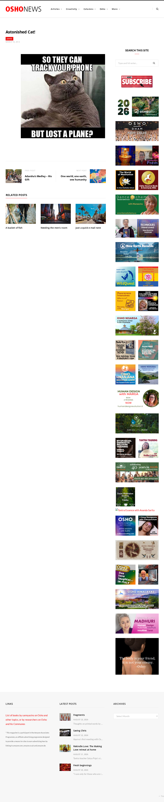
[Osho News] (24, 9)
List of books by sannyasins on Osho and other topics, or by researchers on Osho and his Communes (27, 719)
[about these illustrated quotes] (137, 673)
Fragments (79, 714)
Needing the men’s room (54, 227)
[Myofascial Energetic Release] (148, 359)
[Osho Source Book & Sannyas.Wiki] (148, 189)
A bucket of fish (14, 227)
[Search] (155, 9)
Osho (102, 9)
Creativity (71, 9)
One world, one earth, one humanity (74, 178)
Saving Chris (79, 730)
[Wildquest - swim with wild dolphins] (125, 285)
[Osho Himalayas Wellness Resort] (137, 608)
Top (162, 796)
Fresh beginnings (82, 765)
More (115, 9)
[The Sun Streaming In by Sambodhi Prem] (137, 164)
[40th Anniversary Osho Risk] (137, 481)
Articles (55, 9)
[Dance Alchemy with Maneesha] (137, 213)
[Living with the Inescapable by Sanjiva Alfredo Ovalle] (148, 583)
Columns (88, 9)
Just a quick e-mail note (88, 227)
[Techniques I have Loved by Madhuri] (137, 236)
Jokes (9, 38)
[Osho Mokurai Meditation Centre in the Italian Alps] (148, 383)
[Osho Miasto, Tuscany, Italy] (137, 115)
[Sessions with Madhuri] (137, 632)
